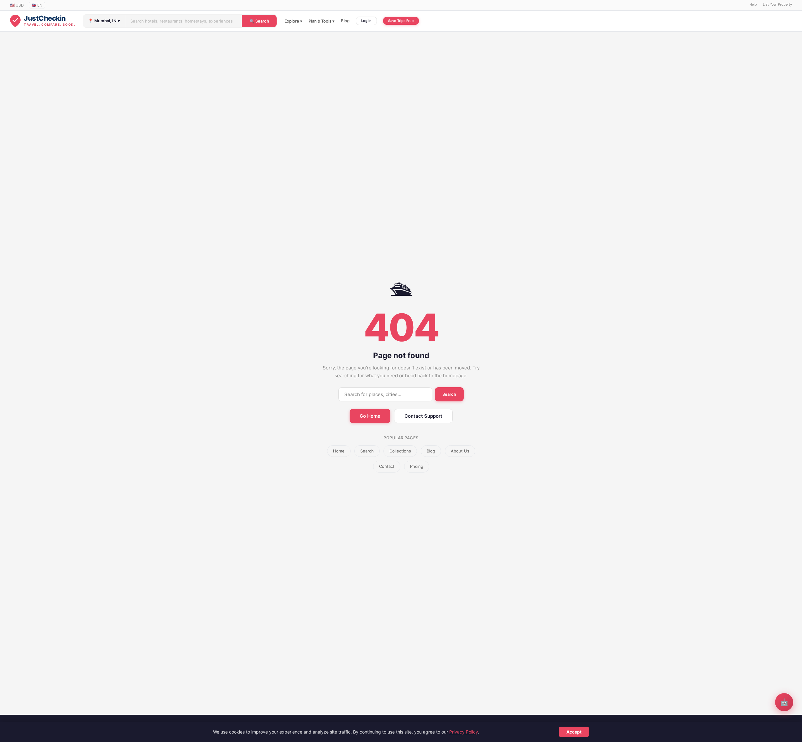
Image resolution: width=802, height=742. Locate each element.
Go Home (370, 416)
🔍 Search (259, 21)
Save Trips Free (401, 20)
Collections (400, 450)
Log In (366, 20)
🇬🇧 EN (37, 5)
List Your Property (777, 4)
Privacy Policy (463, 731)
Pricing (416, 466)
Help (753, 4)
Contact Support (423, 416)
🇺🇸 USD (17, 5)
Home (339, 450)
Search (449, 394)
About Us (460, 450)
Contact (386, 466)
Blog (345, 20)
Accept (573, 731)
